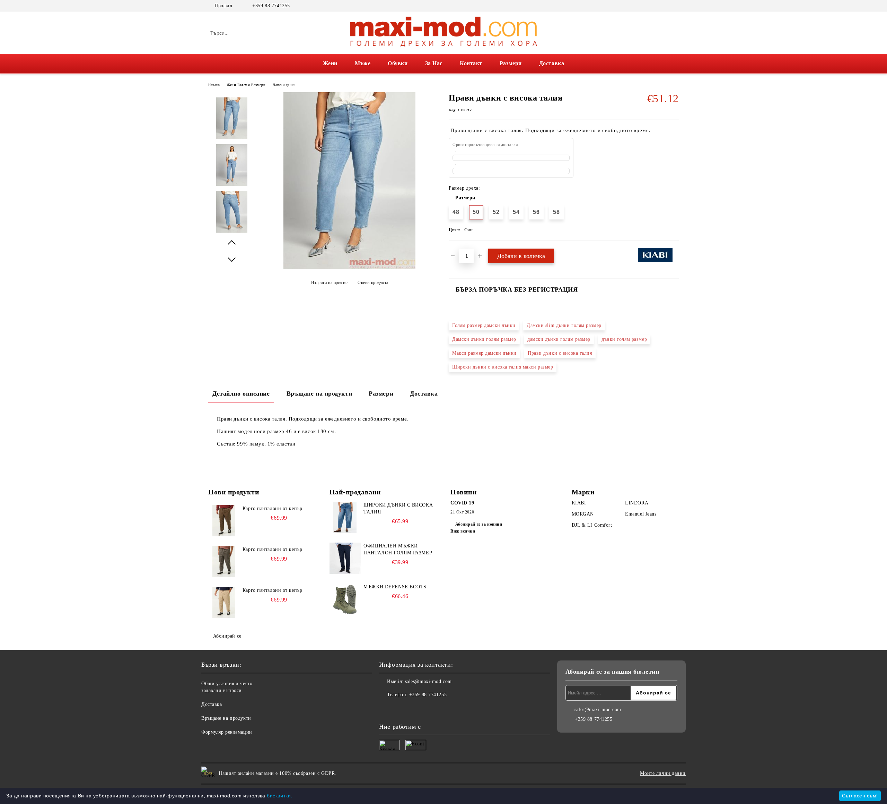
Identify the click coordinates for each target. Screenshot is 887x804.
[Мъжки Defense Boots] (345, 599)
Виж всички (462, 531)
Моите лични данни (663, 773)
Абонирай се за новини (478, 524)
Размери (511, 63)
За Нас (433, 63)
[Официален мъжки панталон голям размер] (345, 558)
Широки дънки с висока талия (398, 508)
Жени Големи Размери (246, 85)
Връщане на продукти (319, 393)
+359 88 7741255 (271, 5)
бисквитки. (279, 795)
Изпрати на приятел (330, 282)
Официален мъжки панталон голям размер (397, 549)
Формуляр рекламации (226, 732)
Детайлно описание (241, 393)
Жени (330, 63)
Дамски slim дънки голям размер (564, 325)
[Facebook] (664, 6)
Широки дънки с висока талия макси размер (502, 367)
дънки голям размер (624, 339)
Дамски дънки (284, 85)
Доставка (551, 63)
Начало (214, 85)
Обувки (397, 63)
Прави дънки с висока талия (560, 353)
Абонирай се (227, 636)
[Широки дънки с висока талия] (345, 517)
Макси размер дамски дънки (484, 353)
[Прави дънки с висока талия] (349, 267)
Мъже (362, 63)
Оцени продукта (373, 282)
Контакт (471, 63)
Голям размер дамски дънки (484, 325)
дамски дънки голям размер (558, 339)
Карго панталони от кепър (272, 508)
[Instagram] (675, 6)
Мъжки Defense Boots (395, 586)
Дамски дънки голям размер (484, 339)
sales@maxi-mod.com (428, 681)
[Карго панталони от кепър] (223, 520)
